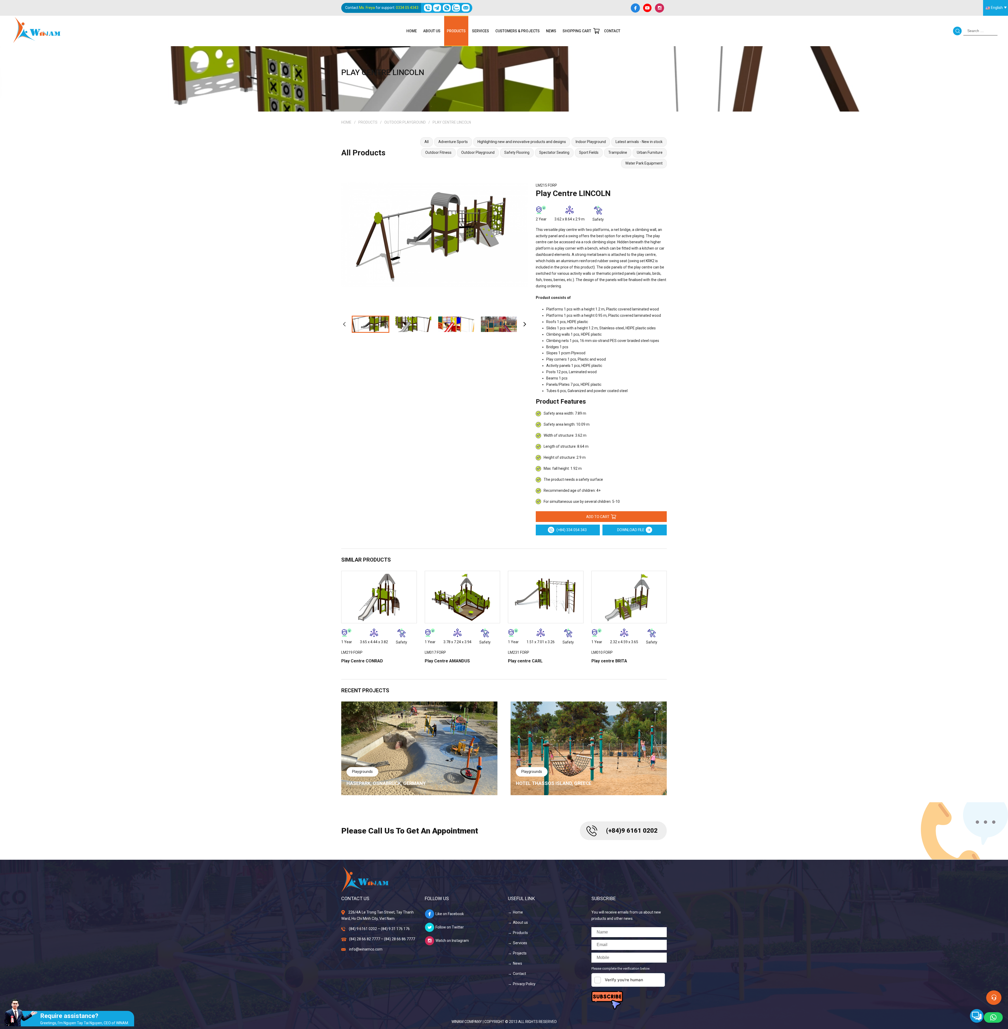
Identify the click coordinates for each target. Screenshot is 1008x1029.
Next (525, 324)
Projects (520, 953)
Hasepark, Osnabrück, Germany (386, 783)
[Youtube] (647, 8)
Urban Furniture (650, 152)
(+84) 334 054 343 (571, 530)
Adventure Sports (453, 142)
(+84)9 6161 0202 (632, 830)
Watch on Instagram (452, 940)
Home (411, 31)
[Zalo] (456, 8)
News (551, 31)
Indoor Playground (591, 142)
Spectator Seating (554, 152)
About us (431, 31)
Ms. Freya (367, 8)
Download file (630, 530)
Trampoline (617, 152)
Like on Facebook (449, 914)
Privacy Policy (524, 984)
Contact (612, 31)
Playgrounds (362, 771)
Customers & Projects (517, 31)
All (426, 142)
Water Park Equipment (644, 163)
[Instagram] (659, 8)
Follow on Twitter (449, 927)
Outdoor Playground (405, 122)
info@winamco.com (365, 949)
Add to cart (598, 517)
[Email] (465, 8)
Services (480, 31)
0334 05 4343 (407, 8)
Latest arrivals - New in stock (639, 142)
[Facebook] (635, 8)
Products (456, 31)
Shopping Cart (577, 31)
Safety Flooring (516, 152)
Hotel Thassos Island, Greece (553, 783)
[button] (993, 1017)
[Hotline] (428, 8)
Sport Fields (588, 152)
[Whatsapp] (447, 8)
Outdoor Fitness (438, 152)
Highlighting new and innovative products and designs (521, 142)
